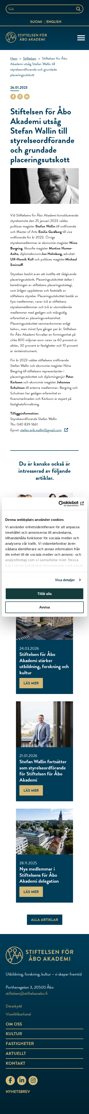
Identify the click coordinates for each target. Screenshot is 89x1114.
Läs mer (31, 683)
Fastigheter (20, 1043)
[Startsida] (26, 38)
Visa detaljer (65, 580)
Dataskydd (14, 1006)
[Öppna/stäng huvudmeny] (81, 37)
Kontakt (15, 1063)
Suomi (36, 22)
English (53, 22)
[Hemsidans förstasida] (44, 955)
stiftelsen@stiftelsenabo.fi (26, 993)
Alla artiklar (44, 920)
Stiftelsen (29, 58)
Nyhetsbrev (18, 1092)
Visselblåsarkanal (18, 1014)
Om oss (14, 1024)
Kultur (14, 1033)
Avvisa (44, 607)
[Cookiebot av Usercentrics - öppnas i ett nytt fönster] (64, 504)
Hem (13, 58)
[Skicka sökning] (79, 9)
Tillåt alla (44, 594)
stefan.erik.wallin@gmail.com (41, 430)
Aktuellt (16, 1053)
